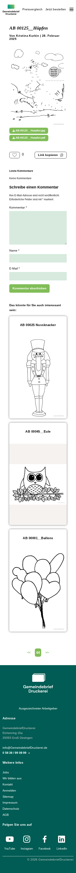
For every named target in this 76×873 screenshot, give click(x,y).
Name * (14, 250)
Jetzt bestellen (55, 9)
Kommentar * (18, 207)
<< (29, 652)
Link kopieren (48, 155)
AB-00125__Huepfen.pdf (30, 137)
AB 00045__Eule (38, 431)
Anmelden (9, 790)
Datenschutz (11, 808)
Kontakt (8, 784)
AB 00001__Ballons (38, 538)
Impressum (10, 802)
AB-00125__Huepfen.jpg (30, 130)
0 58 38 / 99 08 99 (15, 752)
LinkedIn (62, 848)
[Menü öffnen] (71, 9)
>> (47, 652)
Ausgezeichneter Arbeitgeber (38, 708)
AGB (6, 814)
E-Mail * (14, 268)
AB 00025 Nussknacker (38, 325)
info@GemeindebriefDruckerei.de (25, 748)
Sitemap (8, 796)
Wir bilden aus (12, 778)
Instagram (27, 848)
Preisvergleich (32, 9)
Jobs (6, 772)
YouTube (9, 848)
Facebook (45, 848)
